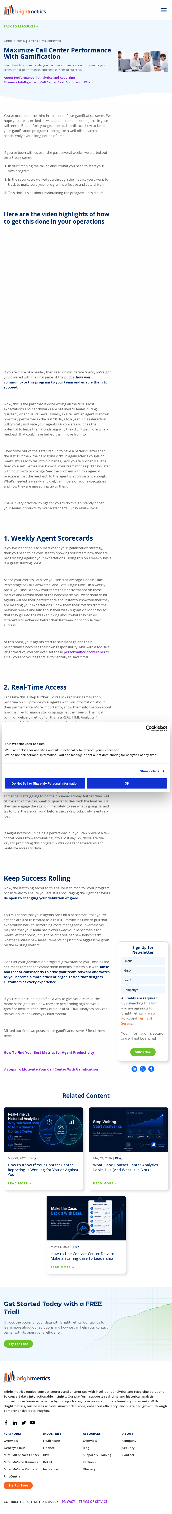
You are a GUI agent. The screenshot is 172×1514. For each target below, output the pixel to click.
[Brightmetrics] (25, 10)
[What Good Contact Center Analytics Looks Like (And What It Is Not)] (128, 1129)
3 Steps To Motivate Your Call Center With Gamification (51, 1069)
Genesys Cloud (15, 1448)
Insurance (50, 1469)
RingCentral (12, 1476)
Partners (89, 1462)
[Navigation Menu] (164, 10)
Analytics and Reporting (56, 78)
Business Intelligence (20, 82)
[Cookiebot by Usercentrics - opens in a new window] (148, 728)
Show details (149, 771)
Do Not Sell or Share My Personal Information (45, 783)
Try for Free (18, 1344)
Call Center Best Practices (60, 82)
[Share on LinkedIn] (134, 1069)
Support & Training (97, 1455)
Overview (11, 1441)
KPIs (87, 82)
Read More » (19, 1183)
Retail (47, 1462)
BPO (46, 1455)
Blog (33, 1158)
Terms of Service (93, 1502)
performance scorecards (84, 652)
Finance (49, 1448)
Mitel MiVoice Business (21, 1462)
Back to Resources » (21, 26)
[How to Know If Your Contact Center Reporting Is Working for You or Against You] (43, 1129)
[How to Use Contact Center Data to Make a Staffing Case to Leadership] (86, 1217)
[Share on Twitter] (143, 1069)
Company (129, 1441)
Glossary (89, 1469)
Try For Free (18, 1485)
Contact (128, 1455)
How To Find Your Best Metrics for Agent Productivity (49, 1052)
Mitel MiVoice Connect (21, 1469)
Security (128, 1448)
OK (127, 783)
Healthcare (51, 1441)
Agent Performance (19, 78)
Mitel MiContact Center (21, 1455)
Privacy (68, 1502)
